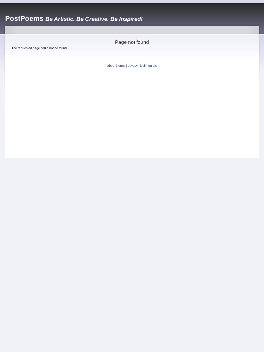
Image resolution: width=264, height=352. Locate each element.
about (111, 66)
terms (121, 66)
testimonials (148, 66)
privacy (133, 66)
